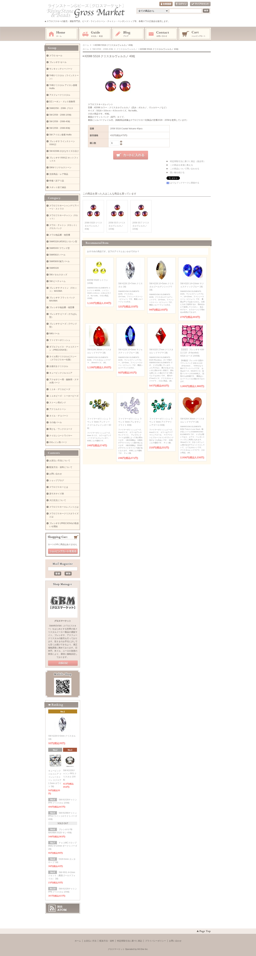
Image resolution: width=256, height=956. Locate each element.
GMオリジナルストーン (60, 167)
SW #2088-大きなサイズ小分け (64, 151)
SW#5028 (54, 268)
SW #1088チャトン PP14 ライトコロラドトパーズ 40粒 (62, 816)
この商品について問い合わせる (184, 168)
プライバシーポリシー (155, 941)
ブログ (128, 34)
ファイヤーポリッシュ (59, 340)
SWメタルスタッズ (58, 274)
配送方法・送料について (60, 467)
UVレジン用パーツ (58, 442)
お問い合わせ (161, 34)
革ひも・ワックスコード (60, 429)
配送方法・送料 (106, 941)
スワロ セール (55, 55)
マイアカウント (200, 4)
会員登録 (166, 4)
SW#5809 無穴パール (59, 261)
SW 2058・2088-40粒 (102, 49)
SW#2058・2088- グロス (61, 108)
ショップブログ (56, 480)
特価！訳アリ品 (56, 180)
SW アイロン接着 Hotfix (60, 134)
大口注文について (57, 500)
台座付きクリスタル (58, 366)
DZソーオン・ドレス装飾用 (62, 101)
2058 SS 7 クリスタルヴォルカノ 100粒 (140, 225)
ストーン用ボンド (57, 402)
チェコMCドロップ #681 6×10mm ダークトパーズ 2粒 (62, 846)
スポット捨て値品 (57, 187)
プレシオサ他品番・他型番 (61, 307)
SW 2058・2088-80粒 (59, 128)
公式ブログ (63, 663)
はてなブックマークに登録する (184, 183)
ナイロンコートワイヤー (60, 435)
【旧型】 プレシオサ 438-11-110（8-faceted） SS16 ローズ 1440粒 (192, 352)
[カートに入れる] (130, 155)
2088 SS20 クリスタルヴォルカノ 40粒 (93, 225)
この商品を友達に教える (181, 165)
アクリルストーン (57, 409)
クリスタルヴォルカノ (126, 49)
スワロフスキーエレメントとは (64, 507)
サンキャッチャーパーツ (60, 69)
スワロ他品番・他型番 (60, 235)
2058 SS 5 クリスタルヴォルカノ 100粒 (116, 225)
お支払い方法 (90, 941)
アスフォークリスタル (59, 95)
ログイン (181, 4)
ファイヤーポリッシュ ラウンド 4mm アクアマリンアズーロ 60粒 (161, 422)
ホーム (61, 34)
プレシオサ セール (58, 62)
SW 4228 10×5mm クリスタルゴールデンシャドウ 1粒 (161, 286)
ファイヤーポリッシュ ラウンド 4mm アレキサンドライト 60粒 (130, 422)
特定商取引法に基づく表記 (129, 941)
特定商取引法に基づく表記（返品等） (187, 161)
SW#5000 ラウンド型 (59, 248)
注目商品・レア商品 (58, 174)
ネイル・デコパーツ (58, 416)
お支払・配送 (95, 34)
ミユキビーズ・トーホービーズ (64, 396)
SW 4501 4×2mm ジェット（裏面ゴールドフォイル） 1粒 (61, 875)
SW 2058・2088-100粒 (60, 115)
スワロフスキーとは (58, 487)
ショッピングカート (195, 34)
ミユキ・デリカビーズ (59, 389)
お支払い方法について (59, 460)
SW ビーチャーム (57, 281)
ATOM (62, 910)
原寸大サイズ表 (56, 493)
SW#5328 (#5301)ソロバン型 (63, 241)
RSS (59, 907)
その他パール (55, 422)
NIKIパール (54, 333)
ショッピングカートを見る (63, 551)
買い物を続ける (177, 172)
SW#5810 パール (57, 255)
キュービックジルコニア (60, 373)
